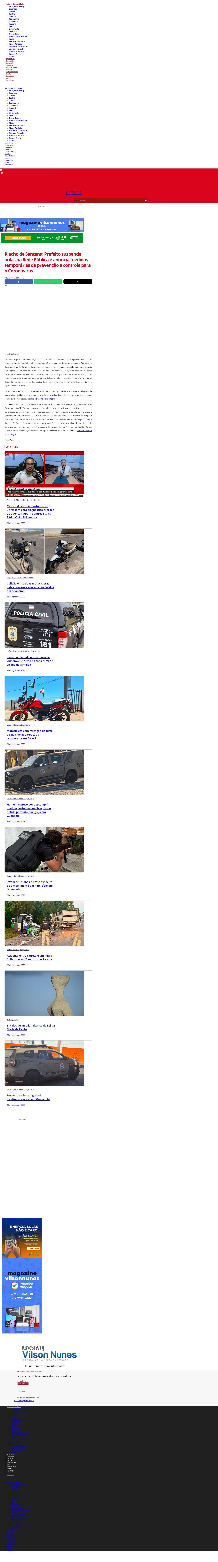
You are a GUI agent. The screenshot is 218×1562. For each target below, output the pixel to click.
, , (24, 500)
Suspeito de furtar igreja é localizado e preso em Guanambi (28, 1097)
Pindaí (11, 39)
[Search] (146, 200)
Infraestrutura (11, 67)
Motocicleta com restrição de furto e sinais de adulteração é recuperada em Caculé (30, 734)
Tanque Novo (15, 54)
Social (8, 78)
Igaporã (12, 24)
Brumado (13, 9)
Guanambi (13, 21)
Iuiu (10, 26)
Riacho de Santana (17, 41)
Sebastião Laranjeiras (18, 46)
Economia (10, 63)
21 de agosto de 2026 (16, 523)
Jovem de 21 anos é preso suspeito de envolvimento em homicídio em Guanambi (30, 885)
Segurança (10, 76)
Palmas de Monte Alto (18, 36)
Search (76, 200)
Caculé (12, 11)
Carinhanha (14, 19)
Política (9, 69)
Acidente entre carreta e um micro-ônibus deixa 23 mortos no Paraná (30, 957)
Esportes (9, 65)
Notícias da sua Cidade (15, 4)
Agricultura (10, 59)
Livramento (14, 29)
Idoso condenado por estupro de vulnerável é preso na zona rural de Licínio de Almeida (30, 660)
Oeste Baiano (15, 34)
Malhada (13, 31)
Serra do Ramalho (17, 49)
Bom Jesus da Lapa (17, 6)
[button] (74, 84)
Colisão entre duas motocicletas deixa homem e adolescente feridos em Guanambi (30, 587)
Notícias (74, 192)
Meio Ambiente (12, 72)
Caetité (12, 14)
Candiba (12, 16)
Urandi (12, 56)
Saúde (8, 74)
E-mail (20, 1381)
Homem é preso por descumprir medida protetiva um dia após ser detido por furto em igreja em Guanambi (29, 810)
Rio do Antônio (15, 44)
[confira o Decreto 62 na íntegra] (41, 399)
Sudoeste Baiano (16, 51)
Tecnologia (10, 80)
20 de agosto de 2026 (16, 965)
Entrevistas (10, 61)
